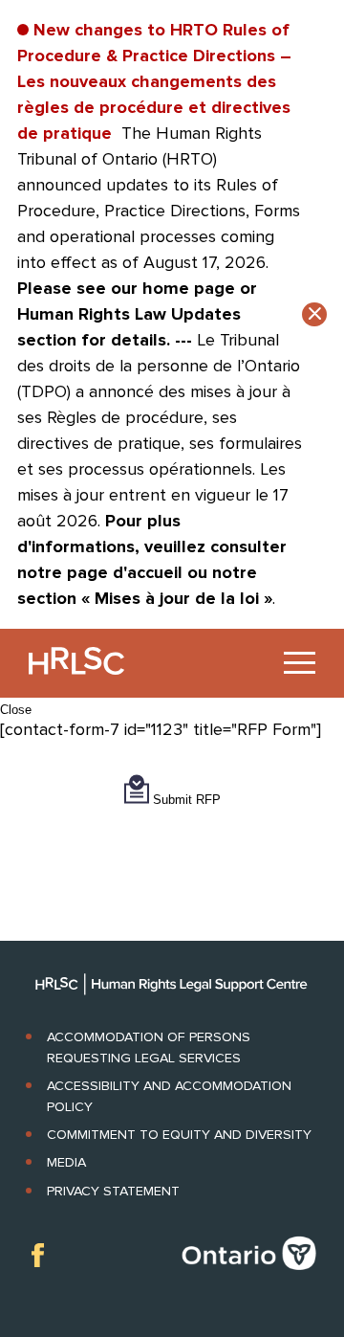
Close (16, 709)
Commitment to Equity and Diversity (179, 1134)
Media (66, 1162)
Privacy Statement (113, 1191)
